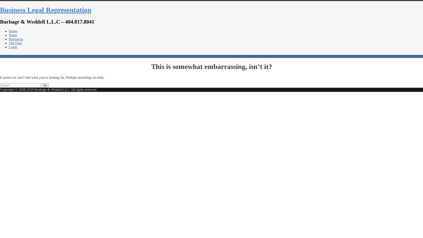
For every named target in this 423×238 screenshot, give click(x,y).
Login (13, 47)
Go (45, 85)
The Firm (15, 43)
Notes (13, 35)
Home (13, 31)
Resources (16, 39)
